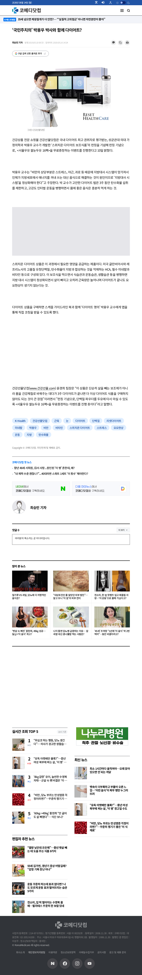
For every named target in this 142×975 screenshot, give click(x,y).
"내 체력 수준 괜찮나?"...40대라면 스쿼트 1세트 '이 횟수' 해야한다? (51, 474)
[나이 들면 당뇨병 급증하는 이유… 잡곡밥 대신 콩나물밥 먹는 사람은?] (71, 617)
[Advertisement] (71, 355)
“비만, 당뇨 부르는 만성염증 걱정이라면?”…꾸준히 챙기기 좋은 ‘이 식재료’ (50, 797)
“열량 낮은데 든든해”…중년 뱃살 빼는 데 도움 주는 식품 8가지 (47, 849)
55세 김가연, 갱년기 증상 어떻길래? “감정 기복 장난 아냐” (46, 867)
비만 (45, 428)
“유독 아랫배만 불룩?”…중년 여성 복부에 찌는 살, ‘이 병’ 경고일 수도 (50, 760)
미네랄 (18, 428)
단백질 (96, 421)
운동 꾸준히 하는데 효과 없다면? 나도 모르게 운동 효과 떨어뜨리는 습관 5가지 (47, 887)
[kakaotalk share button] (113, 43)
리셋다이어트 (113, 421)
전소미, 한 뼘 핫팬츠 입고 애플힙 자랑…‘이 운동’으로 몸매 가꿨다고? (111, 597)
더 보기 (121, 529)
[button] (98, 2)
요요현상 (118, 428)
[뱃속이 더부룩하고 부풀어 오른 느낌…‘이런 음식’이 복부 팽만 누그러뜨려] (80, 791)
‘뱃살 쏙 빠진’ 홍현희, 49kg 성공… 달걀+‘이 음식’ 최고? (29, 633)
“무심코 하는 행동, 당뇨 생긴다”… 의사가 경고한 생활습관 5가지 (50, 742)
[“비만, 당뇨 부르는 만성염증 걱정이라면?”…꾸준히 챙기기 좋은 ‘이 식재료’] (80, 827)
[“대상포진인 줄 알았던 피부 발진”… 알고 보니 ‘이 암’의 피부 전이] (71, 581)
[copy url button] (120, 43)
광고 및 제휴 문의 (117, 952)
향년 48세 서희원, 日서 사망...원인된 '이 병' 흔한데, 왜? (44, 468)
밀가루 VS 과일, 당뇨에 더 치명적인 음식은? (29, 597)
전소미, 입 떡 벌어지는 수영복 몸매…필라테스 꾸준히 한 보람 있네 (45, 904)
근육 (56, 421)
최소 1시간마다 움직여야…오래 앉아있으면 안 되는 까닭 (110, 770)
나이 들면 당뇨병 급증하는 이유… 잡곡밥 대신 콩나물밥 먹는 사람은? (70, 633)
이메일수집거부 (86, 952)
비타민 (59, 428)
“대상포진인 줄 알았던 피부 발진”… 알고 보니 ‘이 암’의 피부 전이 (70, 597)
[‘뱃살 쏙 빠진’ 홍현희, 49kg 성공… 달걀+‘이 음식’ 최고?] (30, 617)
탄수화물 (43, 435)
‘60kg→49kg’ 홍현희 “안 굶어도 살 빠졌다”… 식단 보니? (50, 815)
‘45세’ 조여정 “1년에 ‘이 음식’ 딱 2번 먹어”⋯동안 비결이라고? (112, 633)
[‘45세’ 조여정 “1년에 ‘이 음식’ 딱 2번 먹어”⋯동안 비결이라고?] (112, 617)
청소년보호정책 (68, 952)
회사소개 (20, 952)
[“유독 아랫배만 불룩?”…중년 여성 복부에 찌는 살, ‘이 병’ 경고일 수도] (80, 809)
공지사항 (101, 952)
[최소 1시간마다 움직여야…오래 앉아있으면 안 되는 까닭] (80, 773)
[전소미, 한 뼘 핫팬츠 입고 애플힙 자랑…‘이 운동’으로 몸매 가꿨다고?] (112, 581)
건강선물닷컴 (40, 421)
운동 (17, 435)
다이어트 (80, 421)
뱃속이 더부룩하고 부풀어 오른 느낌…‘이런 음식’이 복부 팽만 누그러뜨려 (109, 790)
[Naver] (52, 963)
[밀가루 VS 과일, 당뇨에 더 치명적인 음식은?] (30, 581)
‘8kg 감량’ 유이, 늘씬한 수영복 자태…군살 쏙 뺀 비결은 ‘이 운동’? (50, 779)
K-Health (20, 421)
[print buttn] (127, 43)
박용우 (33, 428)
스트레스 (102, 428)
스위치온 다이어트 (80, 428)
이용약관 (52, 952)
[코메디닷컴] (65, 963)
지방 (29, 435)
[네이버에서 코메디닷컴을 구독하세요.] (41, 489)
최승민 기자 (38, 507)
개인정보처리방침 (36, 952)
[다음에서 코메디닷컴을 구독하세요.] (101, 489)
